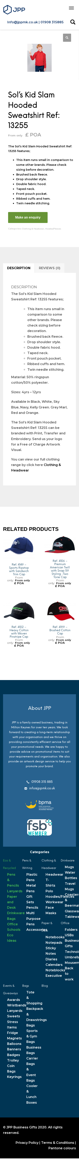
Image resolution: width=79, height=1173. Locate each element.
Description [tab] (18, 268)
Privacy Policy (27, 1143)
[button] (67, 38)
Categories (39, 852)
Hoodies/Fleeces (53, 228)
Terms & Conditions (57, 1143)
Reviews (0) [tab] (49, 268)
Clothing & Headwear (33, 228)
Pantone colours (62, 1148)
